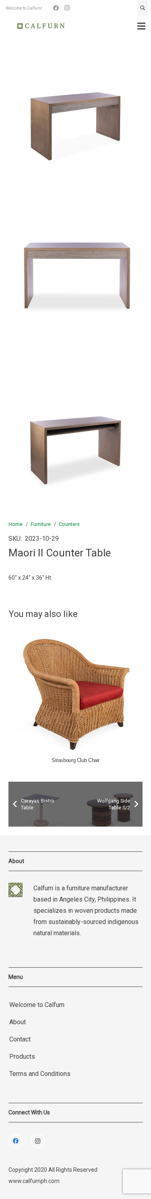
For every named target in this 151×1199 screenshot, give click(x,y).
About (17, 1022)
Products (22, 1056)
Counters (69, 524)
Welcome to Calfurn (36, 1005)
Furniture (41, 524)
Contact (20, 1039)
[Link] (41, 26)
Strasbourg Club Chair (75, 760)
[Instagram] (67, 8)
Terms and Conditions (39, 1074)
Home (15, 524)
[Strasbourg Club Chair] (75, 690)
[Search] (142, 8)
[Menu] (141, 26)
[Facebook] (56, 8)
